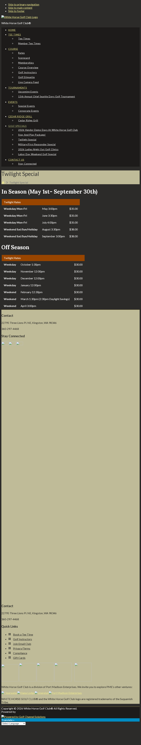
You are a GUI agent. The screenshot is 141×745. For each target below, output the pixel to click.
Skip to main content (20, 7)
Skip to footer (16, 11)
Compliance (20, 653)
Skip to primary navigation (23, 4)
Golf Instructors (22, 639)
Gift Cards (19, 657)
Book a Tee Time (23, 634)
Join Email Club (22, 643)
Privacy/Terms (21, 648)
